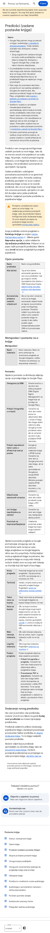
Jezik (9, 925)
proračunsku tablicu (30, 225)
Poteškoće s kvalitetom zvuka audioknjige (26, 881)
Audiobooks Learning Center (21, 901)
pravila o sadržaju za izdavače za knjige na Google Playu (24, 99)
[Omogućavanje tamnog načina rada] (24, 928)
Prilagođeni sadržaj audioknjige (22, 907)
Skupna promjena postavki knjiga (23, 856)
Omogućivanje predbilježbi (20, 861)
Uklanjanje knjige (16, 876)
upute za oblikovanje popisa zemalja (30, 589)
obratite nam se (33, 756)
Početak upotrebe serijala (20, 896)
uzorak (21, 623)
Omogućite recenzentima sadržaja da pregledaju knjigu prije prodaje (25, 868)
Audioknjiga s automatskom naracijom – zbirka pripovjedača (25, 888)
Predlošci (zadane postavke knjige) (24, 850)
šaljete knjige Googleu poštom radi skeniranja (31, 288)
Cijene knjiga (14, 844)
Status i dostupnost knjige (20, 839)
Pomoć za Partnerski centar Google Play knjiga (19, 3)
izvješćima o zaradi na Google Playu (26, 129)
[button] (4, 4)
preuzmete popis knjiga (15, 750)
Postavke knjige (12, 832)
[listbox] (12, 928)
